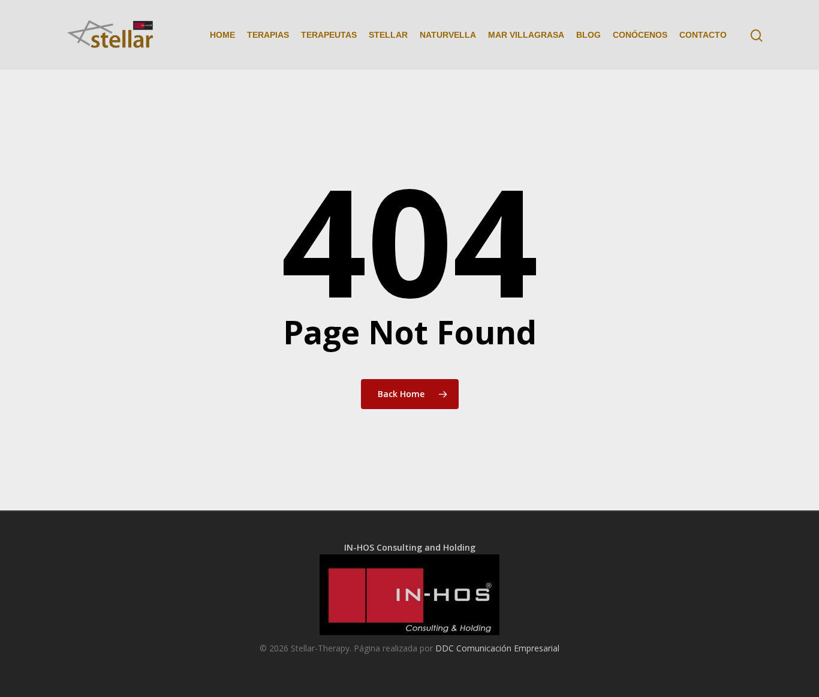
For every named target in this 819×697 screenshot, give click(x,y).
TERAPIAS (268, 35)
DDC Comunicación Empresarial (497, 648)
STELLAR (388, 35)
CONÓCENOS (640, 35)
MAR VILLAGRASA (526, 35)
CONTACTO (703, 35)
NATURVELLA (448, 35)
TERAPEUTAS (329, 35)
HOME (222, 35)
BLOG (588, 35)
